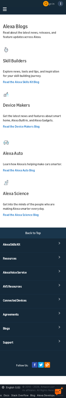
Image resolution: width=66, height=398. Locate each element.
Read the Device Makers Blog (21, 126)
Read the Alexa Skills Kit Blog (21, 82)
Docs (6, 395)
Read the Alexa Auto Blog (19, 170)
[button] (12, 387)
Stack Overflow (19, 395)
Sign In (50, 3)
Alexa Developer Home (50, 395)
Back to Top (33, 233)
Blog (32, 395)
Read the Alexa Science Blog (21, 215)
